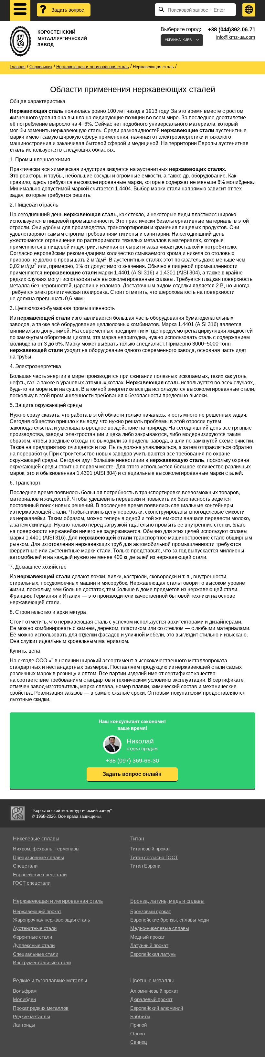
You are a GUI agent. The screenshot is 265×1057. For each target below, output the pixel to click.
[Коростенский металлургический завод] (17, 813)
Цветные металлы (152, 980)
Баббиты (140, 1016)
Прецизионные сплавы (38, 857)
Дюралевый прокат (151, 999)
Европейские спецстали (40, 874)
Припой (138, 1025)
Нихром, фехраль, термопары (46, 848)
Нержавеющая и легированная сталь (58, 901)
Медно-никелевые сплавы (159, 928)
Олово (137, 1033)
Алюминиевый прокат (154, 991)
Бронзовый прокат (150, 911)
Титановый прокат (150, 848)
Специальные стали (35, 954)
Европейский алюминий (156, 1008)
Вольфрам (25, 991)
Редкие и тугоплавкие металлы (50, 980)
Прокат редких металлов (41, 1008)
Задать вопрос (67, 10)
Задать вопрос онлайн (132, 774)
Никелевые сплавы (36, 838)
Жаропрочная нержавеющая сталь (51, 920)
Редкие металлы (31, 1016)
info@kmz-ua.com (235, 37)
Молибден (24, 999)
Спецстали (25, 866)
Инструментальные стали (42, 962)
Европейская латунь (153, 954)
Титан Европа (145, 866)
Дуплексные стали (34, 945)
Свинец (138, 1042)
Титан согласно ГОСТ (154, 857)
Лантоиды (24, 1025)
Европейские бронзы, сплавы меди (169, 920)
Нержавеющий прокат (37, 911)
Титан (137, 838)
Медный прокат (147, 937)
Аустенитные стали (35, 928)
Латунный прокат (149, 945)
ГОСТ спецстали (31, 883)
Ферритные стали (32, 937)
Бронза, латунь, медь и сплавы (167, 901)
